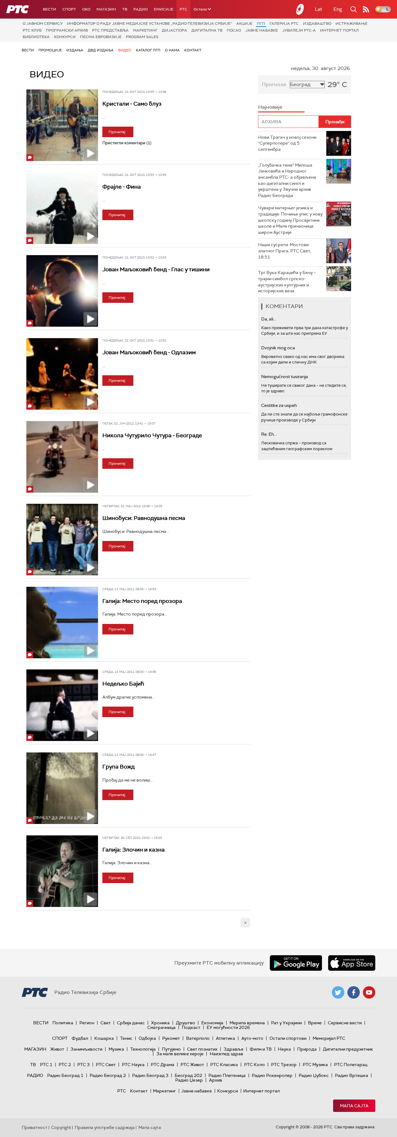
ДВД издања (101, 50)
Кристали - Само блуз (132, 103)
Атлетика (225, 1038)
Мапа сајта (354, 1106)
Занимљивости (86, 1049)
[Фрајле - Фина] (62, 208)
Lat (318, 9)
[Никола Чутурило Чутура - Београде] (62, 457)
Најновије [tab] (270, 107)
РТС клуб (32, 30)
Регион (86, 1023)
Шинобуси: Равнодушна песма (143, 518)
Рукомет (171, 1038)
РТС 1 (46, 1064)
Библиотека (36, 36)
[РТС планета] (300, 9)
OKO (86, 9)
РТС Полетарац (350, 1064)
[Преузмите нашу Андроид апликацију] (296, 963)
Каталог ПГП (148, 50)
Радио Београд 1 (65, 1075)
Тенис (126, 1038)
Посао (234, 30)
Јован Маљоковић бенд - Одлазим (149, 352)
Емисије (163, 9)
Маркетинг (145, 30)
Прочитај (117, 131)
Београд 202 (188, 1075)
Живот (57, 1049)
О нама (172, 50)
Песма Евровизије (101, 36)
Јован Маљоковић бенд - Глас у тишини (156, 269)
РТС (183, 9)
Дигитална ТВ (206, 30)
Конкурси (65, 36)
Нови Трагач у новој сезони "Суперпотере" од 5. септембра (287, 143)
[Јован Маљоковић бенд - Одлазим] (62, 374)
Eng (337, 9)
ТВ (124, 9)
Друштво (185, 1023)
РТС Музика (315, 1064)
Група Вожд (118, 766)
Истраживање (352, 23)
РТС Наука (133, 1064)
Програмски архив (67, 30)
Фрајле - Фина (121, 186)
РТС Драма (162, 1064)
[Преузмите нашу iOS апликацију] (351, 963)
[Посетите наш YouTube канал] (369, 992)
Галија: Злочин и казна (133, 849)
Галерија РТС (284, 23)
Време (315, 1023)
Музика (116, 1049)
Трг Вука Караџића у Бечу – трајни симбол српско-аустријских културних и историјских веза (287, 282)
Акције (244, 23)
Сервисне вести (345, 1023)
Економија (212, 1023)
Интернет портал (339, 30)
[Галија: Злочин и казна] (62, 871)
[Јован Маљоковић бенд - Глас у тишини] (62, 291)
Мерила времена (247, 1023)
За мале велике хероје (179, 1053)
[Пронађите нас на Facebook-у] (353, 992)
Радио (140, 9)
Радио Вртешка (351, 1075)
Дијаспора (174, 30)
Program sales (142, 36)
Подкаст (191, 1027)
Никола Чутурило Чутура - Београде (152, 435)
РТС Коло (254, 1064)
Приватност (34, 1127)
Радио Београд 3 (150, 1075)
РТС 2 (65, 1064)
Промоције (50, 50)
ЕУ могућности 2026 (228, 1027)
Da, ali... (268, 319)
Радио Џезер (189, 1080)
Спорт (69, 9)
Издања (74, 50)
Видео (124, 50)
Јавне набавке (261, 30)
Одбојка (147, 1038)
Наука (284, 1049)
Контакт (192, 50)
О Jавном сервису (43, 23)
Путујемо (171, 1049)
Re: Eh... (269, 434)
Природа (307, 1049)
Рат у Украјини (286, 1023)
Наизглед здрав (226, 1053)
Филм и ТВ (261, 1049)
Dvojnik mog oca (278, 348)
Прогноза (274, 84)
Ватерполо (198, 1038)
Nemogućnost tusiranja (284, 376)
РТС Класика (224, 1064)
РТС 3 (83, 1064)
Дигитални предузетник (348, 1049)
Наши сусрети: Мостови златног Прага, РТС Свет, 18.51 (284, 250)
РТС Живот (192, 1064)
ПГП (261, 23)
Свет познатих (202, 1049)
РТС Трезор (284, 1064)
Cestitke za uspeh (279, 405)
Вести (49, 9)
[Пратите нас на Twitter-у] (338, 992)
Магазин (106, 9)
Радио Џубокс (314, 1075)
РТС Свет (106, 1064)
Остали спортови (288, 1038)
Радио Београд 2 (108, 1075)
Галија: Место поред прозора (142, 601)
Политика (62, 1023)
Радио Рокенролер (272, 1075)
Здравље (233, 1049)
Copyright (61, 1127)
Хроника (160, 1023)
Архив (215, 1080)
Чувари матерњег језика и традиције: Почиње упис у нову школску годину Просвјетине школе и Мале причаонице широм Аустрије (290, 220)
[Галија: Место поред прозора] (62, 622)
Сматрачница (161, 1027)
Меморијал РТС (329, 1038)
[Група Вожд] (62, 788)
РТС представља (110, 30)
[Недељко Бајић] (62, 705)
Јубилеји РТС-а (299, 30)
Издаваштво (317, 23)
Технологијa (143, 1049)
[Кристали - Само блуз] (62, 125)
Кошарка (104, 1038)
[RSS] (366, 9)
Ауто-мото (252, 1038)
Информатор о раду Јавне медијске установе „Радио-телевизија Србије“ (149, 23)
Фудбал (80, 1038)
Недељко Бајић (123, 683)
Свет (105, 1023)
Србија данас (131, 1023)
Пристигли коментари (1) (126, 143)
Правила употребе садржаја (105, 1127)
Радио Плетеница (227, 1075)
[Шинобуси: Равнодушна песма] (62, 539)
